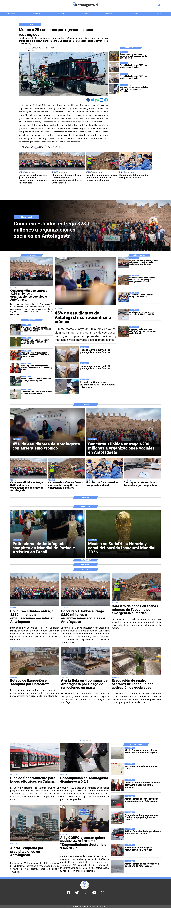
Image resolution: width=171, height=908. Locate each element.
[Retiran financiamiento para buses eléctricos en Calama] (117, 834)
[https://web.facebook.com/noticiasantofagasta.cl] (68, 894)
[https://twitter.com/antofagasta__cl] (77, 894)
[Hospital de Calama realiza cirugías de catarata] (123, 297)
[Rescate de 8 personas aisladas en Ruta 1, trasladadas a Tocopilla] (114, 89)
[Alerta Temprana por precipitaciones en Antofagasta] (34, 841)
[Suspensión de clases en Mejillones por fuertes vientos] (136, 674)
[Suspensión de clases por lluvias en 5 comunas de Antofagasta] (85, 708)
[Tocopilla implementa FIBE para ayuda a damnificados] (114, 67)
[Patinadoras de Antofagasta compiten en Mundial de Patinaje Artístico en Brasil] (15, 329)
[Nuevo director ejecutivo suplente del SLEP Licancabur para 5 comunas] (117, 785)
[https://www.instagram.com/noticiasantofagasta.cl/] (85, 894)
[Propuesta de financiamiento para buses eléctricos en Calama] (117, 817)
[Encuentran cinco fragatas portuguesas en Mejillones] (117, 850)
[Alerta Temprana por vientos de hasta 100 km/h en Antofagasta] (117, 753)
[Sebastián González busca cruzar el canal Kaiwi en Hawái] (15, 394)
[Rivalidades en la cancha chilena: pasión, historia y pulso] (15, 381)
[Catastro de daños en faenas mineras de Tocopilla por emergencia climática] (123, 280)
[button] (27, 147)
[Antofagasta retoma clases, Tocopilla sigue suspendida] (123, 314)
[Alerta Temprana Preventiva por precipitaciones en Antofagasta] (117, 801)
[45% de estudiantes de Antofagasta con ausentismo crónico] (85, 305)
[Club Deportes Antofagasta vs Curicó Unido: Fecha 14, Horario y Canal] (15, 368)
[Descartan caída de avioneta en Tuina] (117, 769)
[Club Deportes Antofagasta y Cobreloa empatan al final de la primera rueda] (15, 355)
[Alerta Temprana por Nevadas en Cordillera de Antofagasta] (117, 866)
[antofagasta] (85, 8)
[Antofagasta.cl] (12, 6)
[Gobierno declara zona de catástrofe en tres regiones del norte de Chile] (114, 56)
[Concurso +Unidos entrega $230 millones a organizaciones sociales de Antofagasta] (123, 262)
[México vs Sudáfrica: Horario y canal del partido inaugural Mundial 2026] (15, 342)
